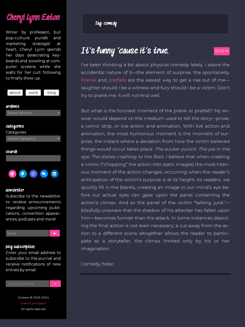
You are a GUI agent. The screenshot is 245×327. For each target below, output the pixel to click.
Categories (16, 132)
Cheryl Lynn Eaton (33, 18)
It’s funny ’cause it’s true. (124, 51)
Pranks (88, 80)
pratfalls (117, 80)
